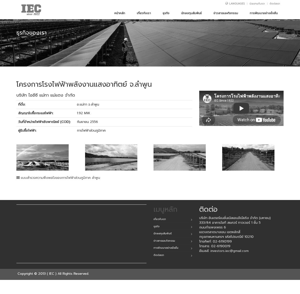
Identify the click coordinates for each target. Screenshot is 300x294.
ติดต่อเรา (275, 4)
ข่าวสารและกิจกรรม (164, 241)
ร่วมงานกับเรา (257, 4)
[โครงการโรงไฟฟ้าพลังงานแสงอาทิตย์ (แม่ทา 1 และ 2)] (47, 157)
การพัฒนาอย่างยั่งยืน (166, 248)
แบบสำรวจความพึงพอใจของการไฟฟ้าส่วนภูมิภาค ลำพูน (60, 177)
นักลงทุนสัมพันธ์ (163, 233)
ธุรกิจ (156, 226)
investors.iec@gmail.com (229, 250)
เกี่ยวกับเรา (160, 219)
